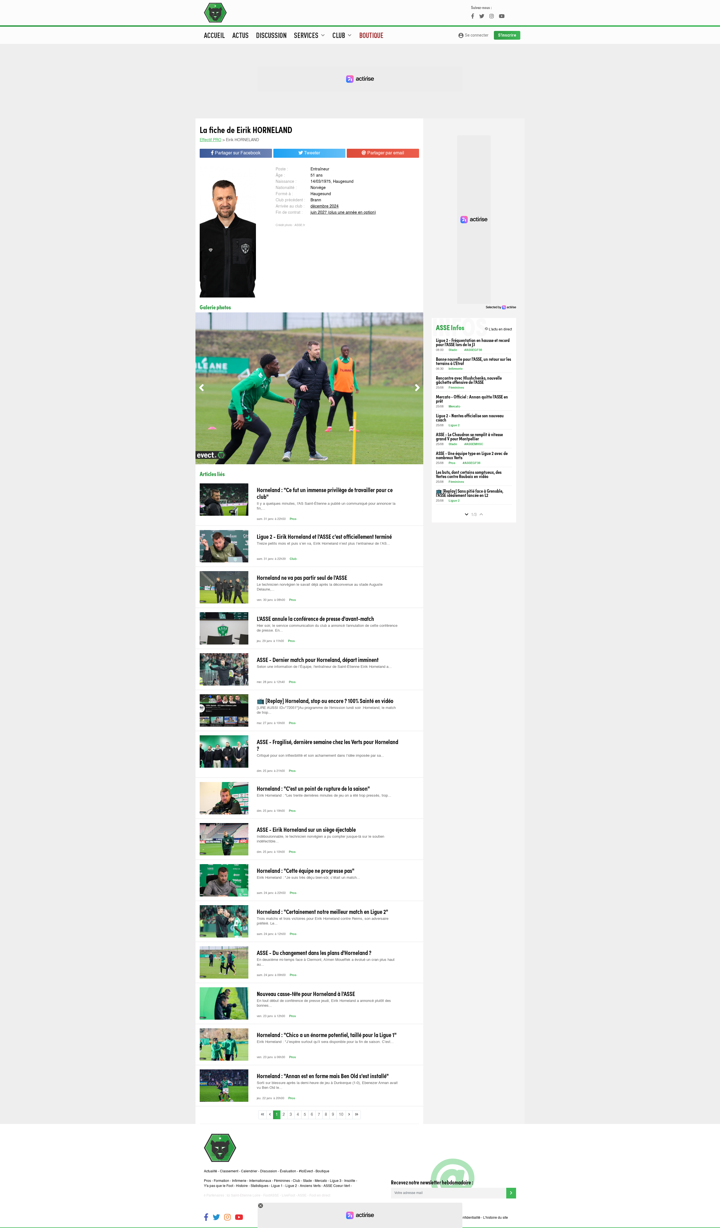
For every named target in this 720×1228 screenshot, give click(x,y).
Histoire (242, 1186)
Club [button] (342, 35)
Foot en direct (319, 1195)
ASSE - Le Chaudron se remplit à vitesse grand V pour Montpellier (469, 436)
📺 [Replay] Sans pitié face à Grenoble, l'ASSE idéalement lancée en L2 (469, 493)
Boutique (371, 35)
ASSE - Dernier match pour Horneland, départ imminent (318, 659)
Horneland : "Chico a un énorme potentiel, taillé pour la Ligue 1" (327, 1034)
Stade (453, 350)
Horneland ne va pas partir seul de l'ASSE (302, 577)
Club (293, 559)
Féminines (456, 387)
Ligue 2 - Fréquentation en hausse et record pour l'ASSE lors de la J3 (473, 342)
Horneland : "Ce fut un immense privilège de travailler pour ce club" (325, 493)
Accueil (214, 35)
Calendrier (249, 1171)
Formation (221, 1181)
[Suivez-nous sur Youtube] (239, 1218)
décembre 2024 (324, 206)
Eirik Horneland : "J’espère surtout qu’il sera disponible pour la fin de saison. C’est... (325, 1042)
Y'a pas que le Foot (218, 1186)
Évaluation (288, 1171)
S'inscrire (507, 35)
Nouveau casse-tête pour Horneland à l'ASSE (306, 993)
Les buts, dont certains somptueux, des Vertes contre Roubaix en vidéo (468, 474)
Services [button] (310, 35)
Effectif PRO (210, 140)
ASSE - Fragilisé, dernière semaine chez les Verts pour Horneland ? (327, 745)
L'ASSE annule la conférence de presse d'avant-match (315, 618)
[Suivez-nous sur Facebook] (206, 1218)
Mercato (454, 406)
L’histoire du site (495, 1218)
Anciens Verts (310, 1186)
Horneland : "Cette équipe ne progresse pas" (305, 870)
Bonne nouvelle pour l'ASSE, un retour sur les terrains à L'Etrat (473, 361)
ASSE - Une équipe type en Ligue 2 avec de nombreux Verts (472, 455)
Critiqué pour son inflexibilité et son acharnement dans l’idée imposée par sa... (320, 756)
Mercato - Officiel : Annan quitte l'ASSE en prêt (472, 399)
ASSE (302, 1195)
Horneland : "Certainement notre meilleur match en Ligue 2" (322, 911)
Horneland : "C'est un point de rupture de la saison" (313, 788)
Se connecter (473, 35)
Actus (240, 35)
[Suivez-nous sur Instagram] (227, 1218)
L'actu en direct (498, 329)
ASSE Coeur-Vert (336, 1186)
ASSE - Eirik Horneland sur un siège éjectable (306, 829)
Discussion (271, 35)
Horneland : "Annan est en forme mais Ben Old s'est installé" (323, 1075)
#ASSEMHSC (473, 444)
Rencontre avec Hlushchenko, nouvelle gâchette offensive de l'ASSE (469, 380)
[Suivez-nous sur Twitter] (216, 1218)
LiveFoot (288, 1195)
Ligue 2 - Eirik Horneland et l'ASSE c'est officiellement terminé (324, 536)
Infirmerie (456, 369)
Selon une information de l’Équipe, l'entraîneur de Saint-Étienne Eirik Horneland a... (324, 667)
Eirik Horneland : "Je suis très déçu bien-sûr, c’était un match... (308, 878)
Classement (229, 1171)
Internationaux (260, 1181)
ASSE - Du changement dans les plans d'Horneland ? (314, 952)
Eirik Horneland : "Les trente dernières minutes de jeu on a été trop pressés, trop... (324, 795)
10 (341, 1115)
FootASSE (271, 1195)
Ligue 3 (335, 1181)
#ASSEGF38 (473, 350)
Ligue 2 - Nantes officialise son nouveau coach (470, 417)
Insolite (349, 1181)
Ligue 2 (454, 425)
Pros (293, 519)
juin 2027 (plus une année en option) (343, 213)
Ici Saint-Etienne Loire (243, 1195)
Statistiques (259, 1186)
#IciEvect (306, 1171)
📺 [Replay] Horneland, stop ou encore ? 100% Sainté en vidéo (325, 700)
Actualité (210, 1171)
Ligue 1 (277, 1186)
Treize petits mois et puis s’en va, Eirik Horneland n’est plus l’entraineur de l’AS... (323, 544)
